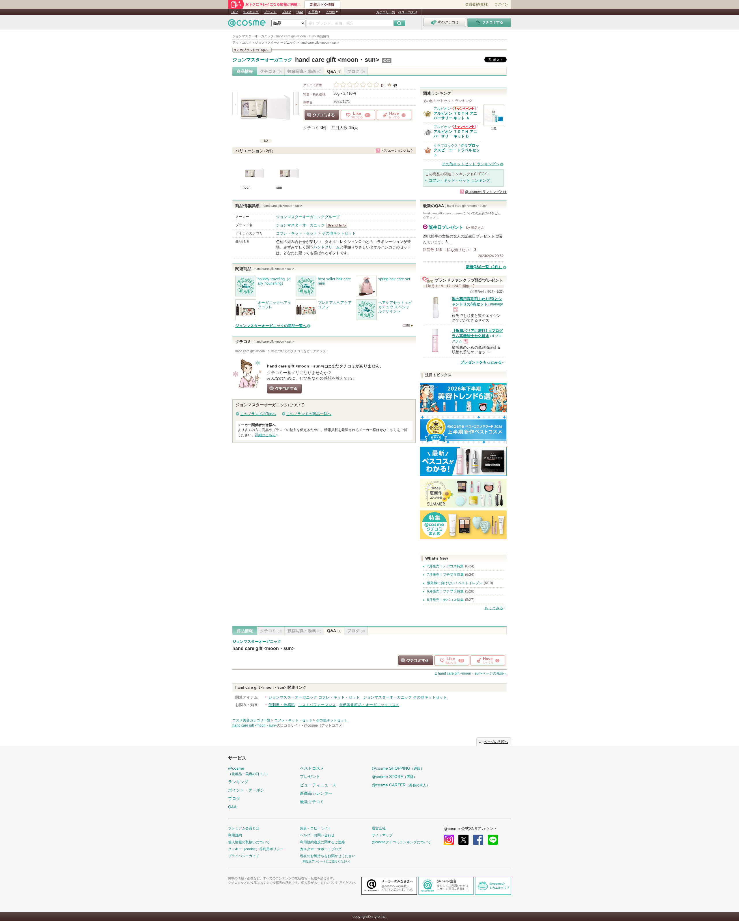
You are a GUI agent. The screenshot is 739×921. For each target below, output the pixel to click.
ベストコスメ (407, 12)
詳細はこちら (265, 435)
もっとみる (493, 608)
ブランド (270, 12)
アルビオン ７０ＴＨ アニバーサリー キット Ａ (455, 115)
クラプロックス (446, 146)
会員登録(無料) (476, 4)
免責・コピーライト (315, 828)
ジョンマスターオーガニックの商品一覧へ (271, 326)
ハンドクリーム (326, 247)
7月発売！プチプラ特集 (445, 575)
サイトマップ (382, 835)
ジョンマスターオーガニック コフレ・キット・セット (314, 697)
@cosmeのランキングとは (486, 192)
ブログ (286, 12)
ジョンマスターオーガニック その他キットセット (405, 697)
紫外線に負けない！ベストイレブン (454, 583)
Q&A (299, 12)
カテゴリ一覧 (385, 12)
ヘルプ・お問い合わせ (317, 835)
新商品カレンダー (316, 793)
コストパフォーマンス (317, 705)
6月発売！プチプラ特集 (445, 591)
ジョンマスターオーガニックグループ (308, 217)
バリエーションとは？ (397, 150)
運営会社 (379, 828)
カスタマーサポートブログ (320, 849)
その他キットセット (339, 233)
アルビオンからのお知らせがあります (463, 108)
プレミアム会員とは (243, 828)
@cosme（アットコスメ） (325, 725)
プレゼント (310, 776)
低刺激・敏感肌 (281, 705)
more (406, 324)
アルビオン (442, 109)
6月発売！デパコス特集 (445, 600)
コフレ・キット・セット (296, 233)
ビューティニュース (318, 785)
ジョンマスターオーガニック (262, 59)
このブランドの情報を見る (252, 50)
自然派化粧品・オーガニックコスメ (369, 705)
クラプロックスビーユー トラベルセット (457, 150)
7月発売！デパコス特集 (445, 566)
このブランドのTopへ (258, 414)
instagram (449, 840)
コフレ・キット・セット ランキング (459, 180)
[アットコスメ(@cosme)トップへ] (247, 24)
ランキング (251, 12)
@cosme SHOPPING (398, 768)
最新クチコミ (312, 801)
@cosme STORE (394, 776)
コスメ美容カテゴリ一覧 (251, 720)
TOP (234, 12)
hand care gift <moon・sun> (337, 59)
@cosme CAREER (401, 785)
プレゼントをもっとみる (481, 362)
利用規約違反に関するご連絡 (322, 842)
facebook (478, 840)
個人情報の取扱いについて (249, 842)
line (493, 840)
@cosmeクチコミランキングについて (401, 842)
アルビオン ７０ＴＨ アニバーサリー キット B (455, 133)
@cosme (249, 771)
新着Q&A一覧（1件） (484, 267)
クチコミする (322, 115)
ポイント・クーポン (246, 790)
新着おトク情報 (322, 5)
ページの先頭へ (472, 673)
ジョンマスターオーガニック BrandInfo (338, 225)
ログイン (501, 4)
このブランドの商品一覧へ (308, 414)
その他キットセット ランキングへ (470, 164)
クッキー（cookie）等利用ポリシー (255, 849)
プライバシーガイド (243, 856)
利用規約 (235, 835)
